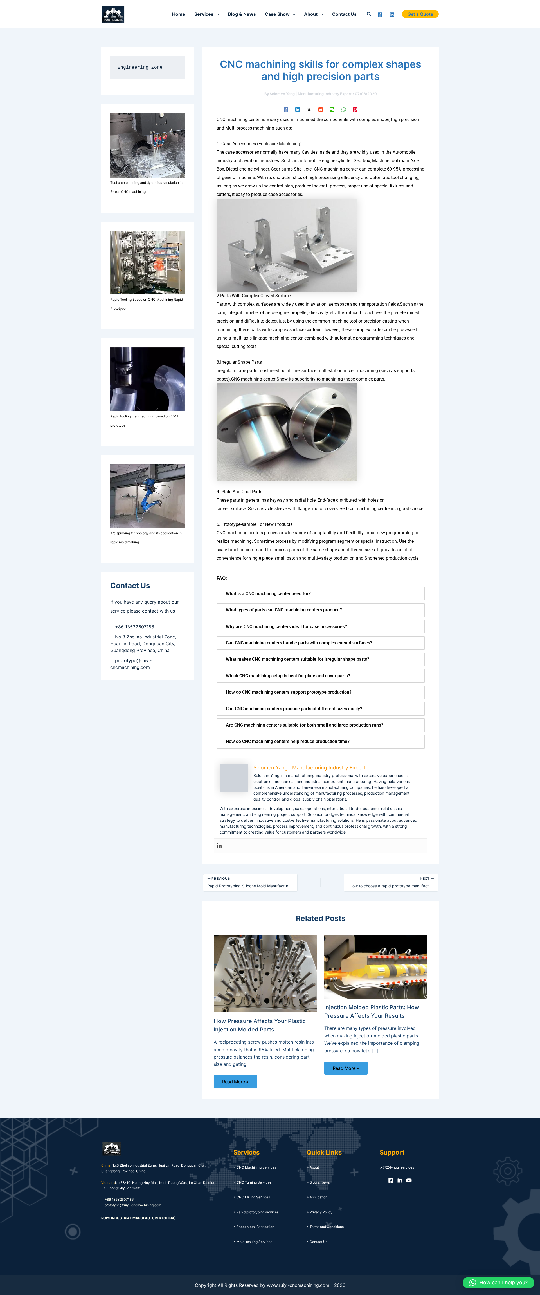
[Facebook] (379, 14)
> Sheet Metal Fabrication (253, 1227)
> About (313, 1167)
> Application (317, 1197)
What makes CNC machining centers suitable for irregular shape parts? (297, 659)
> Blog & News (318, 1182)
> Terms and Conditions (325, 1227)
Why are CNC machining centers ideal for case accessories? (286, 626)
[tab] (320, 593)
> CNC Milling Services (251, 1197)
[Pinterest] (355, 109)
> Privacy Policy (319, 1212)
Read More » (235, 1081)
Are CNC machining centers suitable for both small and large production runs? (304, 725)
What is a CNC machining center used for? (268, 593)
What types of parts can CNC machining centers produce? (284, 610)
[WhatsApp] (343, 109)
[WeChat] (332, 109)
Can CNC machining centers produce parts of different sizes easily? (294, 708)
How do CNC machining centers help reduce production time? (288, 741)
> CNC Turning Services (252, 1182)
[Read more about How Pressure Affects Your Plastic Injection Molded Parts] (265, 973)
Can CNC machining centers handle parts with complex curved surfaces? (299, 643)
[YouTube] (409, 1180)
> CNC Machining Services (254, 1167)
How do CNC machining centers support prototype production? (289, 692)
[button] (369, 14)
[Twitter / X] (309, 109)
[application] (216, 14)
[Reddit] (320, 109)
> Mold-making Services (252, 1242)
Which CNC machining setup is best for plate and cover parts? (288, 675)
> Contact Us (317, 1242)
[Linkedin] (392, 14)
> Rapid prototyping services (255, 1212)
